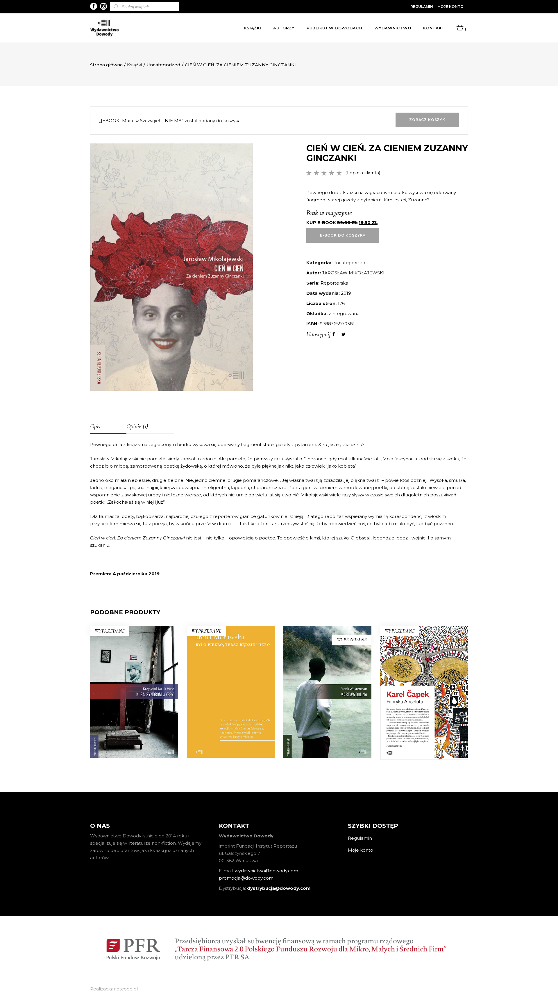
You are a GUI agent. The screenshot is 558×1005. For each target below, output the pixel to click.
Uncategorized (163, 65)
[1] (460, 27)
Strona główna (106, 65)
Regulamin (421, 6)
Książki (134, 65)
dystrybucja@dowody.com (279, 888)
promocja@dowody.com (246, 878)
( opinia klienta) (362, 172)
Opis (95, 426)
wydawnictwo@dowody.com (266, 870)
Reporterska (334, 283)
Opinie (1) (137, 426)
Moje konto (450, 6)
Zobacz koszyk (427, 120)
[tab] (108, 427)
